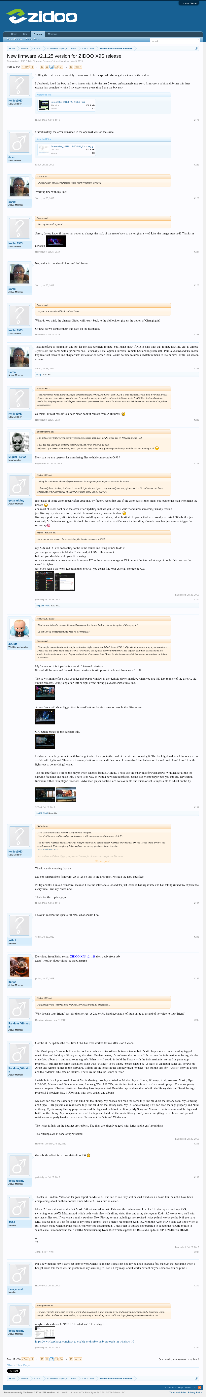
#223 (196, 198)
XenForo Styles (88, 1392)
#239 (196, 1285)
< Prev (25, 67)
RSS (199, 1387)
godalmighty (16, 500)
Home (14, 34)
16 (71, 67)
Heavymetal (15, 1289)
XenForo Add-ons (70, 1392)
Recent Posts (32, 39)
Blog (25, 34)
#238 (196, 1252)
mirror (66, 61)
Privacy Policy (195, 1392)
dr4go (39, 374)
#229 (196, 463)
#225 (196, 285)
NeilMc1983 (15, 100)
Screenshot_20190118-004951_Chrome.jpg (72, 146)
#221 (196, 120)
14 (61, 67)
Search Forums (14, 39)
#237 (196, 1177)
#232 (196, 903)
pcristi (12, 981)
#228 (196, 420)
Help (180, 1387)
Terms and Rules (177, 1392)
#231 (196, 807)
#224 (196, 252)
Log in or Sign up (189, 3)
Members (52, 34)
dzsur (11, 157)
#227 (196, 368)
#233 (196, 937)
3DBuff (12, 643)
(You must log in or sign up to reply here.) (179, 1359)
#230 (196, 599)
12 (51, 67)
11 (47, 67)
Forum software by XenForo (32, 1392)
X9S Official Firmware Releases (36, 61)
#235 (196, 1020)
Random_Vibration (19, 1025)
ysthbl (12, 940)
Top (194, 1387)
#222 (196, 164)
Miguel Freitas (17, 456)
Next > (78, 67)
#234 (196, 978)
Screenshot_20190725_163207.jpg (68, 102)
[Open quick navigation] (196, 48)
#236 (196, 1143)
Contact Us (170, 1387)
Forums (38, 34)
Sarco (12, 201)
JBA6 (11, 1222)
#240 (196, 1347)
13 (56, 67)
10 (42, 67)
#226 (196, 334)
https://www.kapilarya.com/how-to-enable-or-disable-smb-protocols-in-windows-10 (84, 1341)
